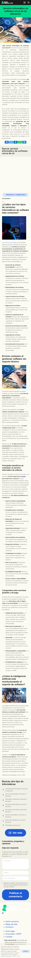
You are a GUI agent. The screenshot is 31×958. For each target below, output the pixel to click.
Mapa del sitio (11, 924)
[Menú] (24, 2)
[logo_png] (7, 2)
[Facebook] (2, 913)
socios (13, 947)
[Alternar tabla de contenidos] (3, 202)
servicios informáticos (11, 242)
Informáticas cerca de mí (12, 825)
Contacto (10, 927)
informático (23, 474)
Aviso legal (10, 931)
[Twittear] (11, 142)
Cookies (9, 937)
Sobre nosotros (12, 921)
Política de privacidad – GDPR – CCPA (10, 956)
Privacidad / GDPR (13, 934)
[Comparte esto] (7, 142)
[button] (28, 2)
